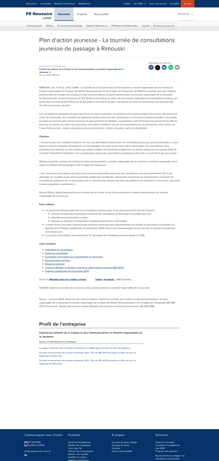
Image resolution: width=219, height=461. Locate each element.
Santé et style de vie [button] (97, 25)
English (127, 3)
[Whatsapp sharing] (170, 68)
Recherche (184, 14)
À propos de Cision (120, 445)
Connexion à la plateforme (167, 445)
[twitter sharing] (157, 68)
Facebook (109, 279)
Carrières (116, 448)
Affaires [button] (49, 25)
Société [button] (146, 25)
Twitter (98, 279)
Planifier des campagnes (79, 445)
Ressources (31, 3)
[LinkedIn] (26, 455)
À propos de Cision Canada (124, 442)
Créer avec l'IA (75, 448)
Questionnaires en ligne (57, 260)
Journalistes (45, 3)
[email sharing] (177, 68)
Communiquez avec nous (37, 451)
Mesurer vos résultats (78, 454)
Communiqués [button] (34, 25)
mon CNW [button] (139, 3)
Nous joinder (101, 14)
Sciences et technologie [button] (70, 25)
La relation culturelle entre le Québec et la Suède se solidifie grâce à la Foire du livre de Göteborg (84, 348)
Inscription (174, 3)
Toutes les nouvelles (164, 442)
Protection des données (166, 451)
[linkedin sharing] (164, 68)
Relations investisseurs (65, 3)
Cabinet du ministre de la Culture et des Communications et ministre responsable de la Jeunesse (90, 335)
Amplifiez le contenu (77, 457)
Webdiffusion (84, 3)
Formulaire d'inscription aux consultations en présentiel (74, 257)
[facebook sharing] (151, 68)
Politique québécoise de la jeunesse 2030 (67, 271)
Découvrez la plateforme (79, 442)
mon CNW (160, 448)
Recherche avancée (163, 26)
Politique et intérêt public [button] (124, 25)
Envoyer (187, 3)
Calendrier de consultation (59, 249)
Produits (82, 14)
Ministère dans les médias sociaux (67, 279)
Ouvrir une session (158, 3)
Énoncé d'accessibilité (122, 451)
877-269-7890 (34, 442)
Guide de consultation (56, 253)
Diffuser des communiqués (80, 451)
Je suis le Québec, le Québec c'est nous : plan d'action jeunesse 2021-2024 (84, 267)
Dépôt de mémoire (55, 264)
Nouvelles (64, 14)
